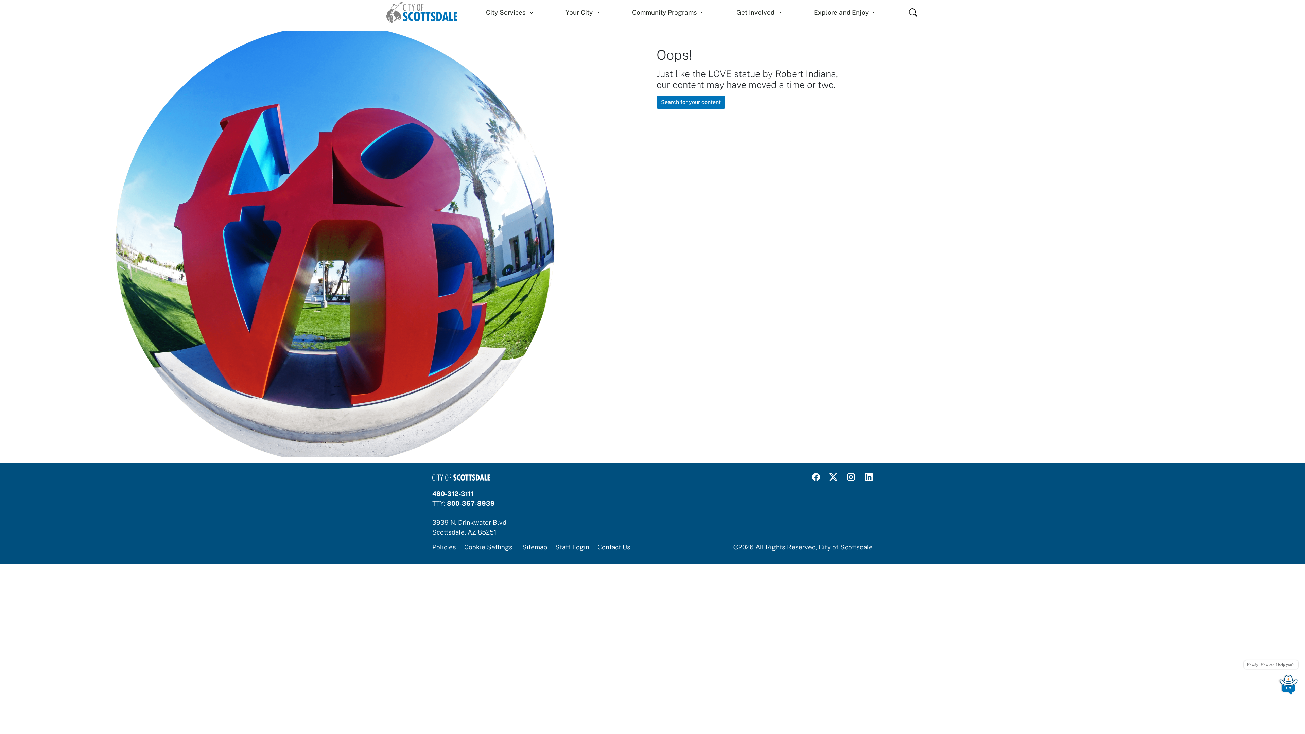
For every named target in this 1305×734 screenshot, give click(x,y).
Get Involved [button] (755, 12)
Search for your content (691, 102)
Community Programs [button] (664, 12)
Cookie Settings (488, 547)
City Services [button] (506, 12)
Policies (444, 547)
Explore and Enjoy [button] (841, 12)
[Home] (421, 12)
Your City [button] (579, 12)
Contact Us (613, 547)
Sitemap (534, 547)
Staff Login (572, 547)
